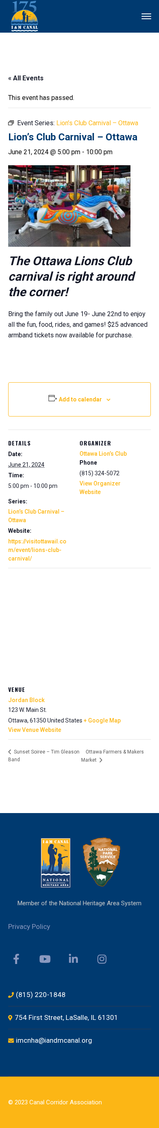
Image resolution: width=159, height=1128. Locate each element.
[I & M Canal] (25, 16)
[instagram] (102, 959)
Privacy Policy (29, 926)
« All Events (26, 78)
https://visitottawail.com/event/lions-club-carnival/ (37, 550)
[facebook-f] (16, 959)
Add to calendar (80, 399)
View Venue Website (34, 730)
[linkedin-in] (73, 959)
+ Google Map (102, 720)
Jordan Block (26, 700)
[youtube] (45, 959)
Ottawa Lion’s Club (103, 453)
